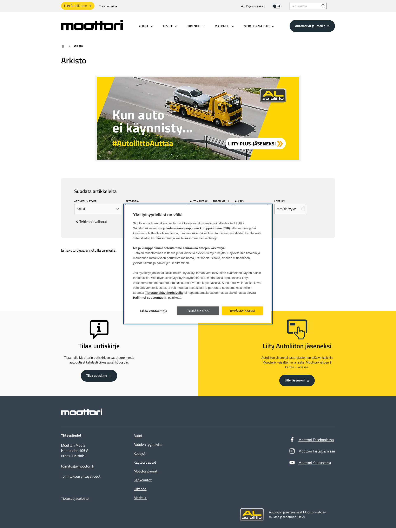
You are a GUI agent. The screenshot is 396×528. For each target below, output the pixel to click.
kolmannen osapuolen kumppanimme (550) (198, 228)
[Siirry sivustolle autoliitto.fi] (252, 514)
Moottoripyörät (145, 471)
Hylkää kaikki (198, 311)
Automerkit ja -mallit (310, 25)
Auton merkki (199, 201)
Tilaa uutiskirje (108, 6)
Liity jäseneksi (295, 380)
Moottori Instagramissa (316, 451)
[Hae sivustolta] (323, 6)
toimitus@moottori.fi (77, 466)
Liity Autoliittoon (75, 5)
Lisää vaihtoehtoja (153, 311)
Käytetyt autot (145, 462)
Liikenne (140, 489)
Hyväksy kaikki (242, 311)
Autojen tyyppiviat (148, 444)
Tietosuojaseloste (75, 498)
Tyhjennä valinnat (93, 221)
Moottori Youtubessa (314, 462)
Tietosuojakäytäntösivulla (164, 293)
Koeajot (139, 453)
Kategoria (132, 201)
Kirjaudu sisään (255, 6)
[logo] (92, 29)
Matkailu (140, 498)
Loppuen (279, 201)
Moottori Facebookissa (316, 440)
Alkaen (240, 201)
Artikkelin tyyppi (85, 201)
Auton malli (221, 201)
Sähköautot (143, 480)
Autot (138, 435)
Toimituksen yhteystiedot (80, 476)
